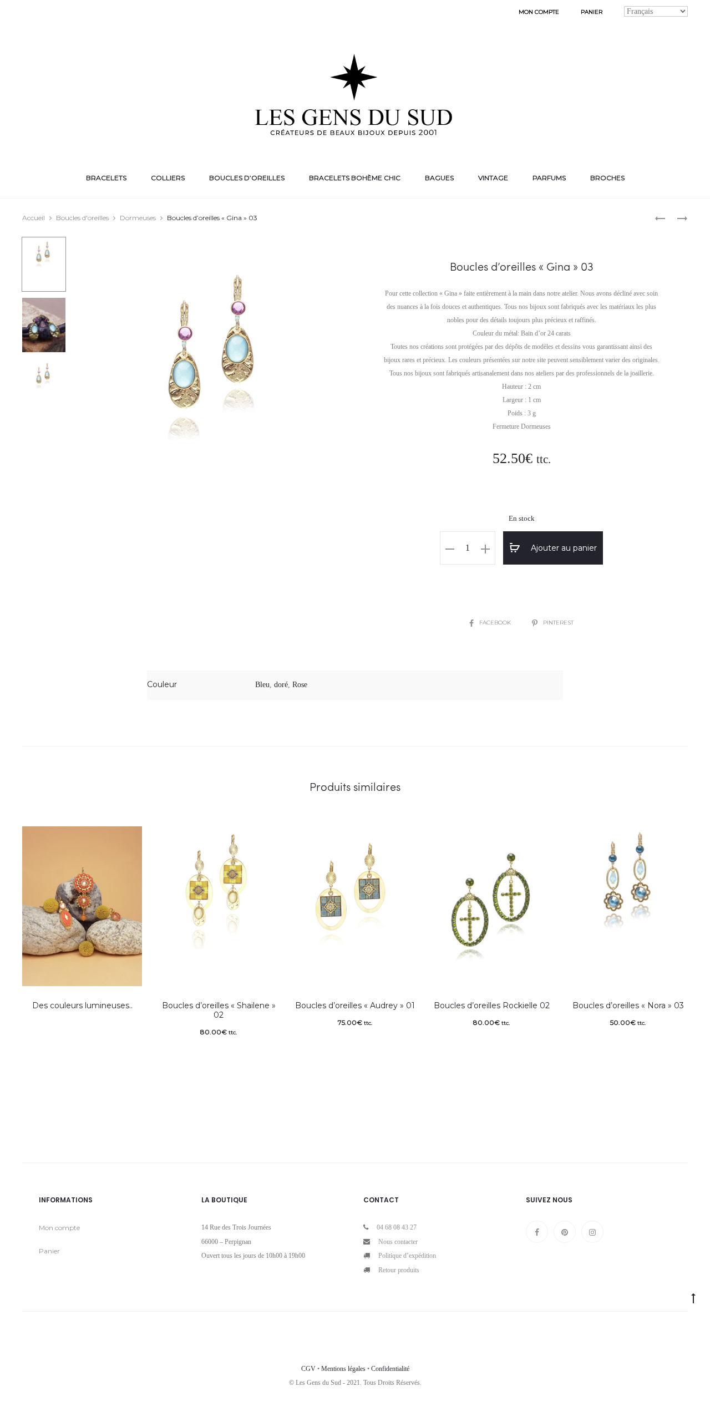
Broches (607, 178)
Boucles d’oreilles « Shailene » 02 (219, 1010)
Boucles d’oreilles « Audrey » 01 (355, 1005)
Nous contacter (398, 1242)
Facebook (496, 622)
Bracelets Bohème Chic (354, 178)
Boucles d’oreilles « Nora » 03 (628, 1005)
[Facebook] (537, 1232)
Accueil (33, 218)
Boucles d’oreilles (247, 178)
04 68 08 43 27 (397, 1227)
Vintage (493, 178)
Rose (299, 684)
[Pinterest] (565, 1232)
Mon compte (539, 12)
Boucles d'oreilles (82, 218)
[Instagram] (592, 1232)
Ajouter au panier (563, 548)
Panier (591, 12)
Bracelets (106, 178)
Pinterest (558, 622)
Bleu (262, 684)
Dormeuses (138, 218)
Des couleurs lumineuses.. (82, 1005)
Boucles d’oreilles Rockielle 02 (492, 1005)
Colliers (168, 178)
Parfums (549, 178)
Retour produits (398, 1270)
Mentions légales (343, 1369)
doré (281, 684)
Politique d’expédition (407, 1255)
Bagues (439, 178)
